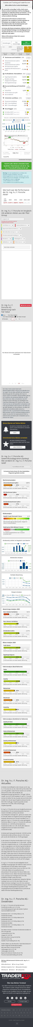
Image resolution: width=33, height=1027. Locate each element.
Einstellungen (6, 43)
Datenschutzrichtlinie (7, 38)
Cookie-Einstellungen (18, 31)
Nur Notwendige (16, 43)
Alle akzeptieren (26, 43)
